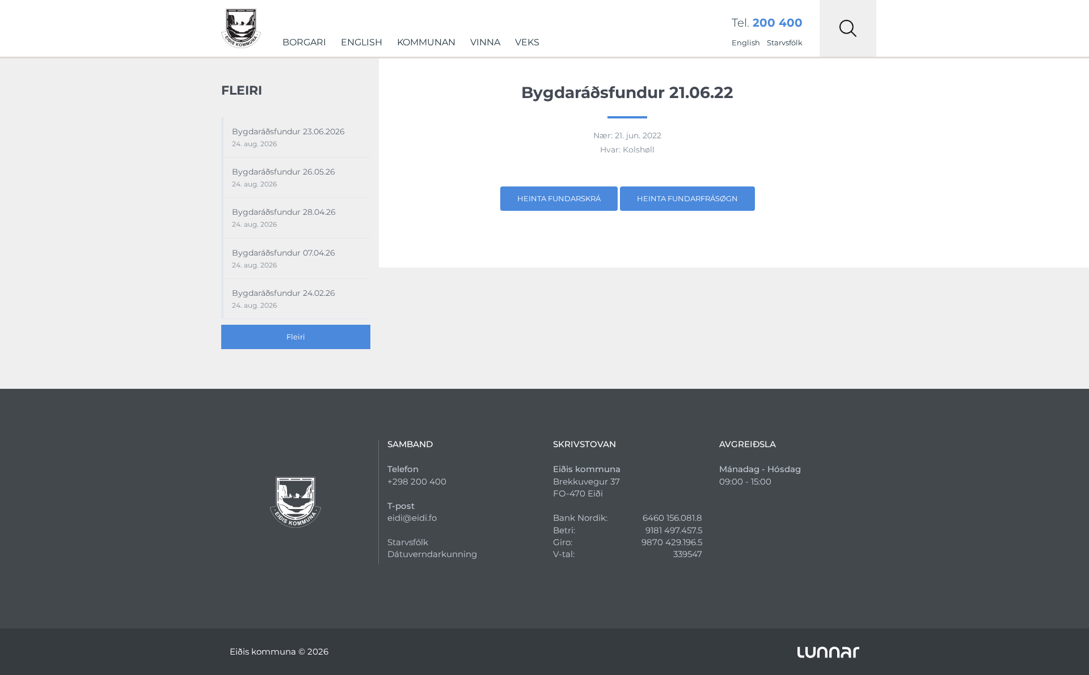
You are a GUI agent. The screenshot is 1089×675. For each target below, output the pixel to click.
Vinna (485, 42)
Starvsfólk (785, 42)
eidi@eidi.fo (412, 517)
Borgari (304, 42)
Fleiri (295, 336)
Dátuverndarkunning (432, 554)
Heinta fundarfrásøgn (687, 198)
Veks (527, 42)
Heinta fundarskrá (559, 198)
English (361, 42)
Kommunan (426, 42)
